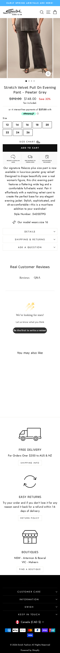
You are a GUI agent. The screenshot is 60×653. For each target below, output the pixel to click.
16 (27, 124)
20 (47, 124)
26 (28, 131)
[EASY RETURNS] (30, 481)
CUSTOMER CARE (29, 591)
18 (37, 124)
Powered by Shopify (30, 650)
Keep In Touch (29, 614)
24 (17, 131)
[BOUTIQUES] (30, 537)
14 (17, 124)
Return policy (29, 518)
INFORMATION (29, 599)
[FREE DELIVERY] (30, 434)
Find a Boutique (30, 569)
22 (7, 131)
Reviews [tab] (24, 277)
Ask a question (30, 247)
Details (30, 231)
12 (7, 124)
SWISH (29, 607)
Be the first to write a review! (30, 330)
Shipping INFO (30, 462)
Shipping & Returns (30, 239)
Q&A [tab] (37, 277)
